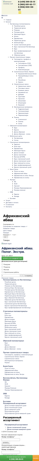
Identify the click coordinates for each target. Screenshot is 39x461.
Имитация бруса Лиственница (15, 294)
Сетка (20, 123)
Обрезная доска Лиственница (15, 300)
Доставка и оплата (12, 202)
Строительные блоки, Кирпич (24, 72)
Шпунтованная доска (12, 411)
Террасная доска (20, 28)
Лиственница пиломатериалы (20, 24)
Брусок (16, 130)
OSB (11, 192)
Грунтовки (21, 96)
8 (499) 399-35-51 (26, 2)
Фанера (12, 180)
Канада (16, 196)
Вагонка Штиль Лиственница (15, 378)
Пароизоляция (23, 115)
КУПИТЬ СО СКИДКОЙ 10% (12, 258)
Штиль (16, 36)
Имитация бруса (19, 34)
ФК (15, 182)
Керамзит (21, 105)
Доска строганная (20, 155)
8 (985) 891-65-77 (26, 4)
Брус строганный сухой (22, 159)
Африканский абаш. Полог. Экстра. (17, 250)
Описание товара (8, 278)
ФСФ (15, 184)
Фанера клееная (19, 190)
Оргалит (17, 186)
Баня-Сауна (14, 169)
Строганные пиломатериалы (20, 142)
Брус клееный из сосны (22, 163)
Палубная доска (19, 26)
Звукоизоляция (23, 113)
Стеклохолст (22, 119)
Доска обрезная (19, 132)
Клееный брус (19, 42)
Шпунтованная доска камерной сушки (18, 413)
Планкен (17, 30)
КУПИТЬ (6, 442)
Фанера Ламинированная (23, 188)
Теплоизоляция (23, 111)
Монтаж (6, 269)
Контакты (9, 207)
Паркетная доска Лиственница (15, 296)
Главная (8, 20)
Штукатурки (22, 103)
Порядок (6, 232)
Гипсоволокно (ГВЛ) (25, 65)
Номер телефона (8, 437)
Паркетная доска (20, 40)
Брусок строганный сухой (22, 167)
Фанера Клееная (10, 388)
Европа (16, 194)
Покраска (7, 267)
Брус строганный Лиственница (24, 47)
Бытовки (12, 198)
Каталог (8, 22)
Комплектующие (23, 69)
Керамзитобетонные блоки (27, 74)
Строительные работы (11, 272)
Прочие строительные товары (20, 57)
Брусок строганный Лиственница (16, 305)
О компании (10, 204)
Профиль (21, 67)
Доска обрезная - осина (22, 134)
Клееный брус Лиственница (14, 288)
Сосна (16, 140)
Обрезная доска (19, 55)
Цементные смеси (24, 86)
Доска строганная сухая (22, 161)
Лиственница (18, 138)
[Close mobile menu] (2, 18)
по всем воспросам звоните (16, 458)
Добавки (21, 94)
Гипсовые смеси (23, 88)
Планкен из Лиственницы (13, 286)
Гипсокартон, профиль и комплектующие (22, 60)
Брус (15, 49)
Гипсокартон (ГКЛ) (24, 63)
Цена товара (7, 230)
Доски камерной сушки (12, 409)
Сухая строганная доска (22, 45)
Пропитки (21, 99)
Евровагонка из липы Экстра (23, 175)
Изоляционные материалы (23, 107)
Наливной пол (23, 92)
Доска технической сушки (13, 407)
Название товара (9, 228)
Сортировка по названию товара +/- (15, 226)
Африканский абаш (20, 173)
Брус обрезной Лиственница (14, 298)
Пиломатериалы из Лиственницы (17, 280)
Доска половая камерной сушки (15, 405)
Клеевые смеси (23, 90)
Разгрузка (7, 264)
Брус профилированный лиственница (22, 52)
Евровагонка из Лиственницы (15, 292)
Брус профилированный (22, 165)
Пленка (20, 121)
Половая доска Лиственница (14, 290)
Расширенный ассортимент (14, 403)
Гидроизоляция (23, 109)
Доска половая (19, 153)
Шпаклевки (22, 101)
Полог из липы (19, 171)
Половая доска (19, 32)
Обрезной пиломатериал (18, 126)
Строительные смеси (21, 84)
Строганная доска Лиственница (15, 304)
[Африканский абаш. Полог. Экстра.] (6, 243)
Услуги (8, 200)
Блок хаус (17, 146)
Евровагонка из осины (21, 177)
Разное (16, 117)
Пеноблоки (22, 80)
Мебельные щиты (16, 136)
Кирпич (20, 82)
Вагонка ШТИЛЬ (19, 157)
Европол (17, 144)
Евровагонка (18, 38)
